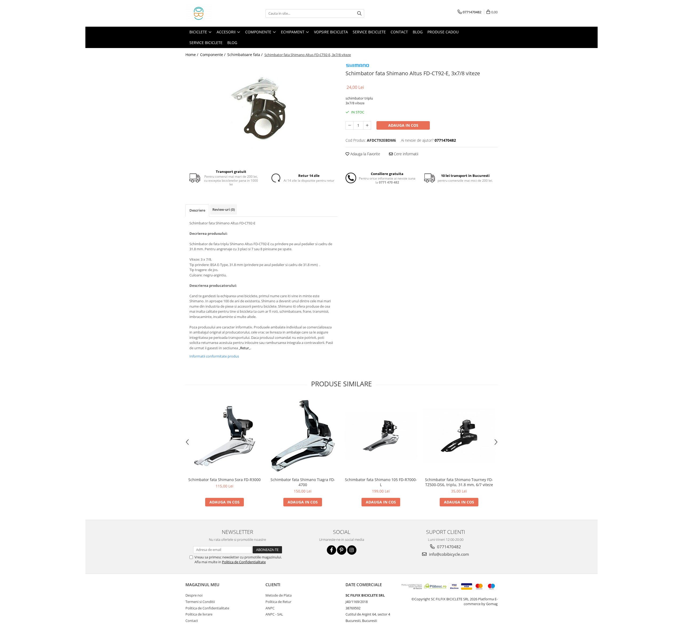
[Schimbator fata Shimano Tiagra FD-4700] (302, 435)
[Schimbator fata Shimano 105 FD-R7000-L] (380, 435)
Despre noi (193, 595)
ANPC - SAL (274, 614)
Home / (192, 54)
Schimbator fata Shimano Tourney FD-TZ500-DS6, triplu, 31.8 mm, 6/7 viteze (459, 482)
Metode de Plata (278, 595)
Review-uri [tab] (223, 209)
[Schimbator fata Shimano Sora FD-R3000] (224, 435)
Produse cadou (443, 31)
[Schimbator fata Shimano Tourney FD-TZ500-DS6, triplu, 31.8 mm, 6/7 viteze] (459, 435)
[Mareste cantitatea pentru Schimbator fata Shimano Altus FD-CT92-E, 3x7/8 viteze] (367, 125)
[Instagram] (351, 550)
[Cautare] (359, 13)
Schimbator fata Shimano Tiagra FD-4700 (303, 482)
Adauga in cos (403, 125)
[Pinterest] (341, 550)
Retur (244, 348)
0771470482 (448, 546)
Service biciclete (369, 31)
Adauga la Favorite (364, 153)
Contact (399, 31)
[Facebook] (331, 550)
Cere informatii (405, 153)
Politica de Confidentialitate (244, 561)
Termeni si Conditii (200, 601)
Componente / (213, 54)
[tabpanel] (261, 108)
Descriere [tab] (197, 210)
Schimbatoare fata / (245, 54)
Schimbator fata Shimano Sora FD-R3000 (224, 479)
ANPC (270, 608)
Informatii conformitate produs (214, 356)
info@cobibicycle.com (448, 554)
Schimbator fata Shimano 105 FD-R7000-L (381, 482)
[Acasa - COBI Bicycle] (212, 13)
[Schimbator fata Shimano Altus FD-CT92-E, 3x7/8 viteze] (261, 108)
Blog (418, 31)
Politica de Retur (278, 601)
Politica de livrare (198, 614)
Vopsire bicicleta (331, 31)
